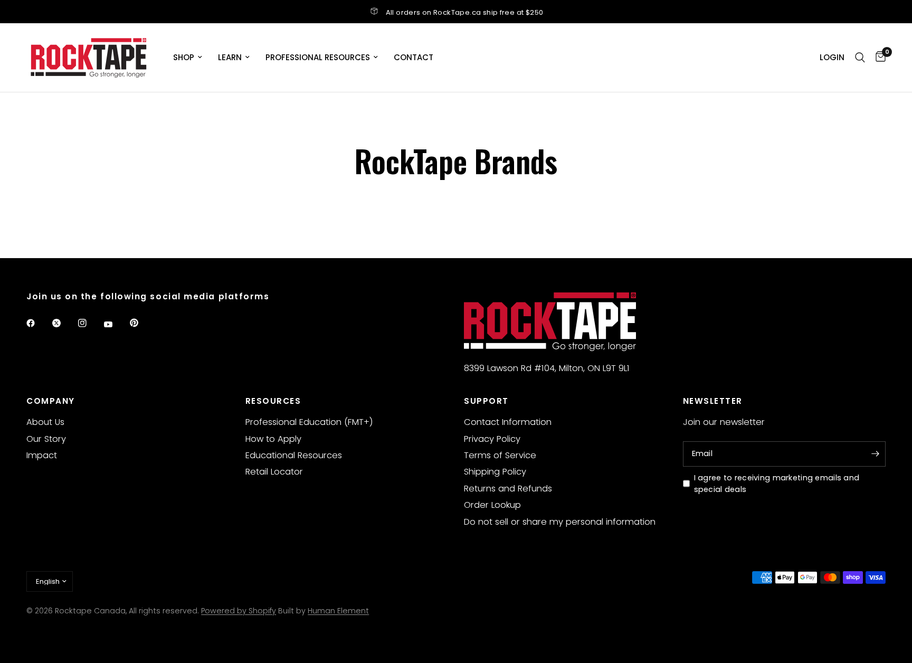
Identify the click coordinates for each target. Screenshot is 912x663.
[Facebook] (38, 323)
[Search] (860, 57)
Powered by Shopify (238, 610)
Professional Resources (317, 57)
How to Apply (273, 439)
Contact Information (508, 422)
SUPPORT (486, 401)
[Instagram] (89, 323)
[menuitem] (187, 57)
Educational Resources (293, 455)
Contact (413, 57)
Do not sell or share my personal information (560, 522)
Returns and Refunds (508, 488)
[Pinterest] (141, 323)
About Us (45, 422)
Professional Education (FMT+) (309, 422)
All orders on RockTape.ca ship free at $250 (465, 12)
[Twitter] (63, 323)
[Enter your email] (875, 454)
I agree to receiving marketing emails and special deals (777, 483)
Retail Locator (274, 472)
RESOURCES (273, 401)
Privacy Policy (492, 439)
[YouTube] (115, 324)
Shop (183, 57)
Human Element (338, 610)
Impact (41, 455)
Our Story (46, 439)
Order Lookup (492, 505)
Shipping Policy (495, 472)
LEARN (230, 57)
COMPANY (50, 401)
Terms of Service (500, 455)
